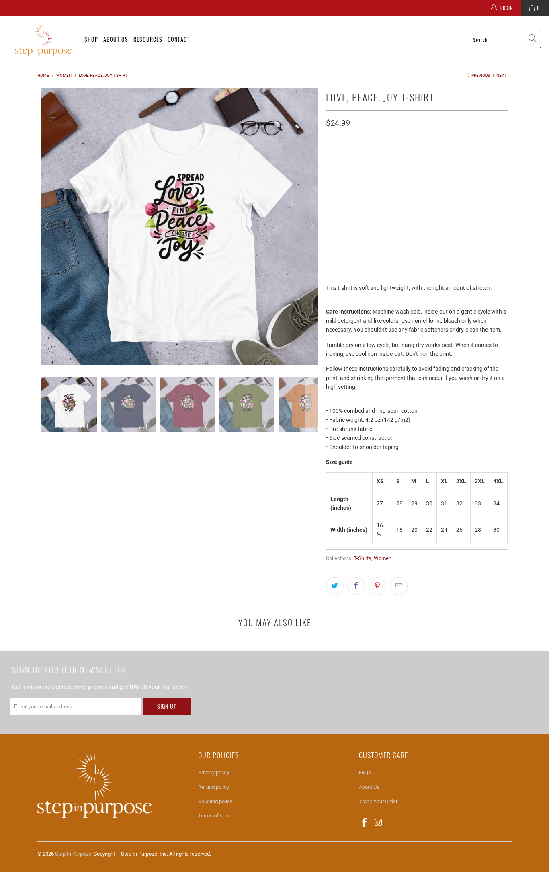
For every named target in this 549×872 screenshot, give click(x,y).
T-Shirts (362, 558)
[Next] (311, 226)
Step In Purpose (73, 854)
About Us (115, 39)
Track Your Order (378, 801)
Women (382, 558)
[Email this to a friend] (399, 586)
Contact (179, 39)
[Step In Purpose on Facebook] (365, 823)
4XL (459, 192)
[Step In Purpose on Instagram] (379, 823)
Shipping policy (215, 801)
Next (501, 75)
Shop (91, 39)
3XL (438, 192)
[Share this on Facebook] (356, 586)
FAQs (365, 772)
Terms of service (217, 815)
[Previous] (47, 226)
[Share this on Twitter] (335, 586)
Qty (330, 214)
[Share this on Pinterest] (377, 586)
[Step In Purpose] (42, 39)
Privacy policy (213, 772)
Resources (147, 39)
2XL (418, 192)
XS (333, 192)
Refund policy (213, 787)
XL (398, 192)
